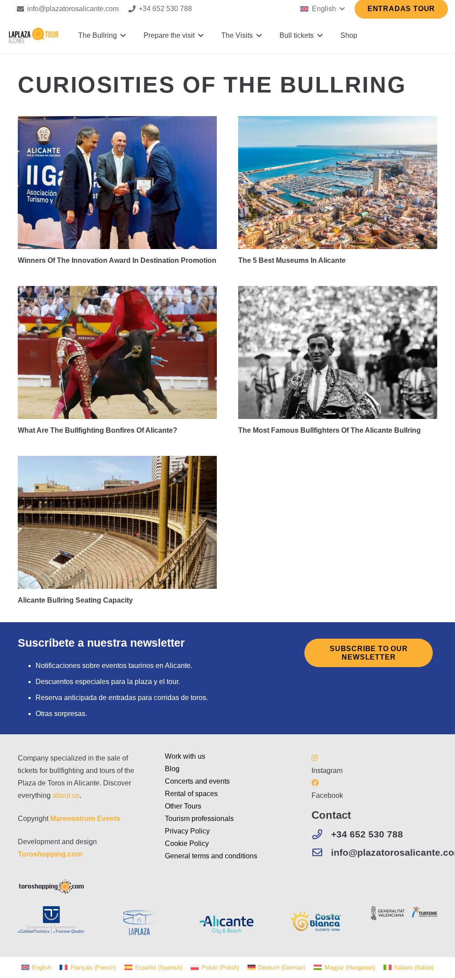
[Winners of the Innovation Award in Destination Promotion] (117, 182)
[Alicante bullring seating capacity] (117, 522)
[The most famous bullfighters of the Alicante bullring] (337, 352)
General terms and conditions (211, 856)
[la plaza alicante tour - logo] (33, 35)
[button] (322, 9)
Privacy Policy (187, 831)
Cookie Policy (187, 843)
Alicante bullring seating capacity (75, 600)
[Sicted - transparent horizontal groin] (51, 920)
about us (66, 795)
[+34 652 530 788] (321, 834)
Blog (172, 769)
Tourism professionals (199, 818)
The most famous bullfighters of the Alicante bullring (329, 430)
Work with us (185, 756)
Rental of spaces (191, 793)
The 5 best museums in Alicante (292, 260)
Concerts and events (197, 781)
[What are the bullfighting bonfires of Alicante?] (117, 352)
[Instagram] (314, 758)
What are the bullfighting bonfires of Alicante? (97, 430)
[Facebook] (315, 783)
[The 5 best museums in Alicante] (337, 182)
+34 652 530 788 (367, 834)
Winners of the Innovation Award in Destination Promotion (117, 260)
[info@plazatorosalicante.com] (321, 852)
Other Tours (183, 806)
